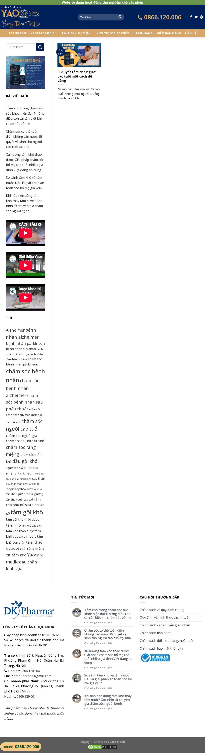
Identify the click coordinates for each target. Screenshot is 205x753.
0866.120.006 (30, 671)
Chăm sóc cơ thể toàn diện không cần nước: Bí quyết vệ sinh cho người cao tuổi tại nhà (24, 139)
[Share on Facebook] (191, 17)
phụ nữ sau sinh (23, 478)
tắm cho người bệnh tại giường (24, 494)
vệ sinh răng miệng (30, 548)
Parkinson (25, 473)
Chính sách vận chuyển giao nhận (165, 625)
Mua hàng (144, 33)
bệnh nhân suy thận (21, 349)
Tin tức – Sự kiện (75, 33)
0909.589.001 (26, 696)
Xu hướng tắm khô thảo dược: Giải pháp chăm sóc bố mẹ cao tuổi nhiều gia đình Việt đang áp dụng (25, 162)
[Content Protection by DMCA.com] (102, 747)
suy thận (38, 478)
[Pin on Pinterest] (201, 17)
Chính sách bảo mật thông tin (162, 648)
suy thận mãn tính (17, 484)
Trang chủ (17, 33)
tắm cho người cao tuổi (19, 499)
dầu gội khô (24, 461)
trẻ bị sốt (37, 489)
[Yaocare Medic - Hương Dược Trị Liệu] (36, 17)
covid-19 (24, 455)
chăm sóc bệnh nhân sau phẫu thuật (24, 402)
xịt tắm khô (16, 554)
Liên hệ (190, 33)
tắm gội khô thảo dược (22, 519)
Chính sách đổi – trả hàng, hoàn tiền (167, 640)
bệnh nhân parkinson (25, 343)
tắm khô (13, 525)
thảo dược (26, 489)
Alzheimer (15, 330)
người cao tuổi (14, 468)
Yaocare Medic (42, 33)
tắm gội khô (27, 512)
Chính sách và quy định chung (162, 610)
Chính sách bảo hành (155, 633)
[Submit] (120, 17)
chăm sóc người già (21, 435)
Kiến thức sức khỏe (112, 33)
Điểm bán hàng (169, 33)
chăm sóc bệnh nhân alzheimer (22, 388)
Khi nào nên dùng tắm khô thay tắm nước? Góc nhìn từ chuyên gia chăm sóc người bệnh (24, 203)
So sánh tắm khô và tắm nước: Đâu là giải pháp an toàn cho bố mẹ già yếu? (25, 182)
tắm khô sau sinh (32, 525)
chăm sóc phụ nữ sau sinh (25, 441)
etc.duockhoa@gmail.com (32, 676)
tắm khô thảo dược (20, 531)
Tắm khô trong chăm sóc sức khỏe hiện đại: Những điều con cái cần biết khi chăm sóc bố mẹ (25, 116)
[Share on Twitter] (196, 17)
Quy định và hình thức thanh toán (165, 617)
